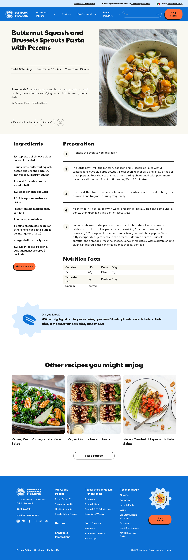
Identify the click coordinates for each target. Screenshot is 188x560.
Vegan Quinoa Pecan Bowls (88, 439)
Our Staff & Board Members (128, 516)
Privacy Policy (24, 550)
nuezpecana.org (174, 3)
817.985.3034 (24, 508)
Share (45, 122)
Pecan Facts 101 (63, 499)
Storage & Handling (64, 504)
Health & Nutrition (64, 509)
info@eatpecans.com (28, 515)
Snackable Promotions (84, 3)
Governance (125, 523)
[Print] (60, 122)
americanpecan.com (140, 3)
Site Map (39, 550)
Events (123, 509)
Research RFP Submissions (98, 509)
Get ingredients (24, 266)
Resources (90, 499)
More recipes (94, 456)
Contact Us (53, 550)
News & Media (127, 505)
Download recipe (22, 122)
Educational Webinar (94, 514)
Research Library (92, 504)
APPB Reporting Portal (128, 535)
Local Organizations (129, 528)
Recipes (60, 523)
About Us (124, 495)
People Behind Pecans (66, 514)
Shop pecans (174, 14)
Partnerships (91, 538)
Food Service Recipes (95, 533)
